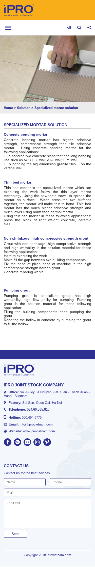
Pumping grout (17, 290)
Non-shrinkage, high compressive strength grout (46, 238)
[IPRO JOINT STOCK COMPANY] (25, 10)
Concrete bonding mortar (25, 134)
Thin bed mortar (17, 182)
